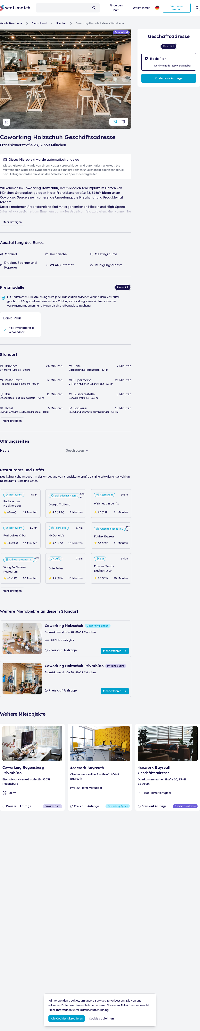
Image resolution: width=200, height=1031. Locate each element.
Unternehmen (141, 8)
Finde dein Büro (116, 8)
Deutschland (39, 23)
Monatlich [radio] (123, 287)
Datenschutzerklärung (94, 1010)
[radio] (168, 62)
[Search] (94, 7)
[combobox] (68, 7)
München (61, 23)
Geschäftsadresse (11, 23)
